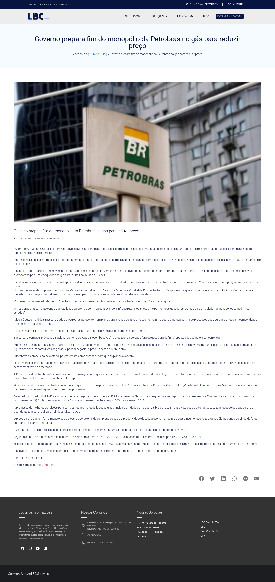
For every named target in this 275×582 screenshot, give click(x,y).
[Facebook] (22, 548)
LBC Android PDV (210, 522)
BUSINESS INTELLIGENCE (151, 531)
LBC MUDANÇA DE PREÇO (151, 523)
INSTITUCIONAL (133, 16)
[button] (201, 478)
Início (95, 54)
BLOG (206, 16)
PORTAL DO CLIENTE (148, 527)
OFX (203, 535)
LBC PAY (141, 536)
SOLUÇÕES (158, 16)
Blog (104, 54)
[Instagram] (30, 548)
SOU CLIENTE (235, 4)
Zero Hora (48, 464)
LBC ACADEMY (185, 16)
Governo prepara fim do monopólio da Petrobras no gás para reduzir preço (76, 231)
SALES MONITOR (210, 531)
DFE (203, 526)
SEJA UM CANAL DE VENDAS (201, 4)
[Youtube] (37, 548)
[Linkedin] (45, 548)
